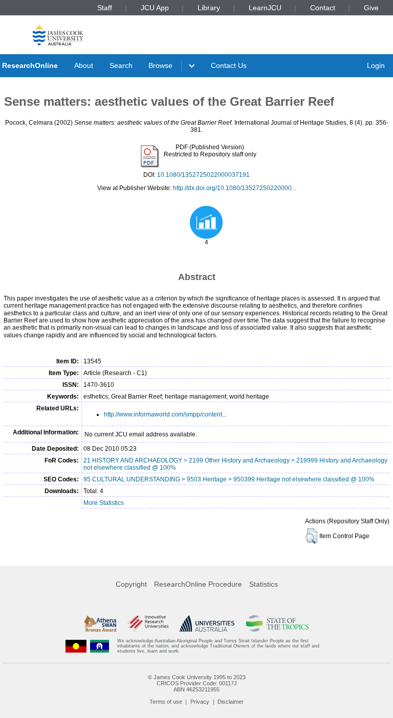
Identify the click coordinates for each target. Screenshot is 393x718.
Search (121, 65)
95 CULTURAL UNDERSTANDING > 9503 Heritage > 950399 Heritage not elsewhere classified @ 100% (229, 479)
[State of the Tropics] (277, 623)
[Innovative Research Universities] (147, 623)
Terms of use (165, 702)
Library (209, 8)
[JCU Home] (58, 33)
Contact (322, 8)
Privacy (199, 702)
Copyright (131, 584)
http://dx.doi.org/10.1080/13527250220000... (234, 188)
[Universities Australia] (207, 623)
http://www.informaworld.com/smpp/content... (165, 414)
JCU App (155, 8)
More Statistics (103, 502)
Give (371, 8)
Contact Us (229, 65)
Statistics (263, 584)
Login (376, 65)
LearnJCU (265, 8)
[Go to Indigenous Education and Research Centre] (76, 646)
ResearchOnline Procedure (198, 584)
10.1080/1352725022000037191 (203, 174)
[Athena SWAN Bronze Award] (100, 623)
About (83, 65)
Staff (104, 8)
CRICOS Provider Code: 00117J (197, 683)
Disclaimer (230, 702)
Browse (160, 65)
